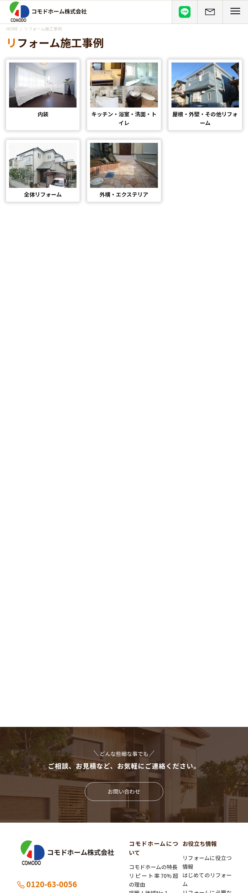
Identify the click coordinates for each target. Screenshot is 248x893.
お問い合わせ (124, 791)
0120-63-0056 (51, 884)
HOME (12, 29)
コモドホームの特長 (153, 867)
